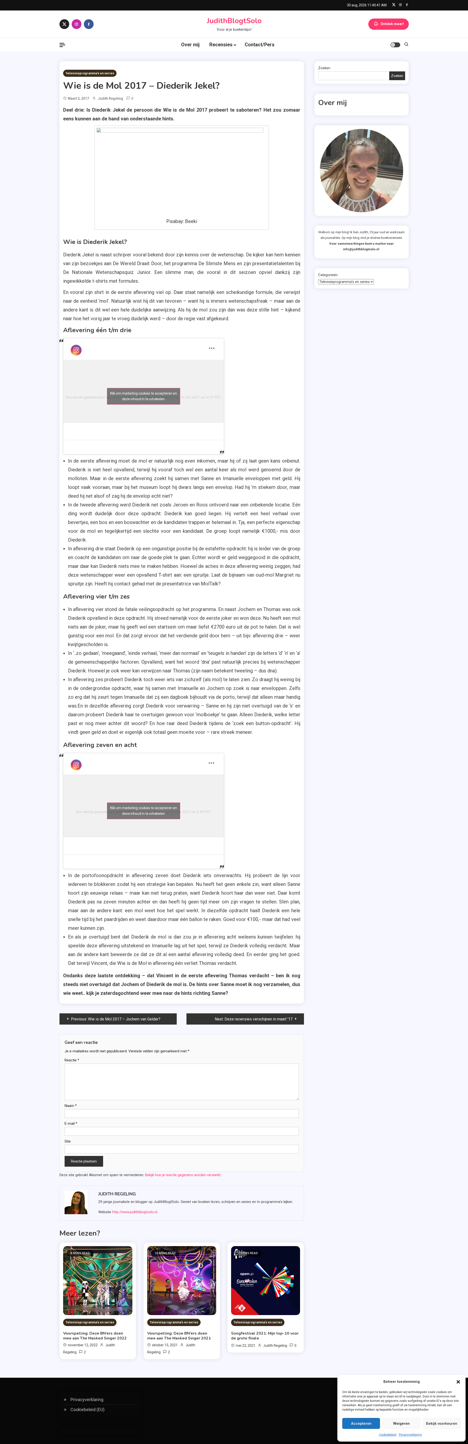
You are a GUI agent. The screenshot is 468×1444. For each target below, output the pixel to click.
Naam (71, 1106)
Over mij (190, 45)
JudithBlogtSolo (234, 21)
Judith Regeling (110, 98)
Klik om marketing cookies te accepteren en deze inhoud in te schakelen (143, 396)
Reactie (72, 1060)
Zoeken (324, 68)
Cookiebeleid (387, 1434)
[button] (458, 1381)
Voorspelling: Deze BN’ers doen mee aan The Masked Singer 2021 (179, 1336)
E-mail (71, 1123)
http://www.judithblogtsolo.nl (134, 1212)
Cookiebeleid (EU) (87, 1409)
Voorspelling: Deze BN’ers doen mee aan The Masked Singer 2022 (95, 1336)
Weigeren (401, 1423)
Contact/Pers (259, 45)
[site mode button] (395, 44)
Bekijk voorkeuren (441, 1423)
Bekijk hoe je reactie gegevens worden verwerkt (183, 1175)
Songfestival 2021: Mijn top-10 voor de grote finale (265, 1336)
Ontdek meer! (392, 24)
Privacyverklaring (410, 1434)
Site (68, 1141)
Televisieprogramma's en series (90, 73)
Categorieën (328, 275)
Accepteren (361, 1423)
